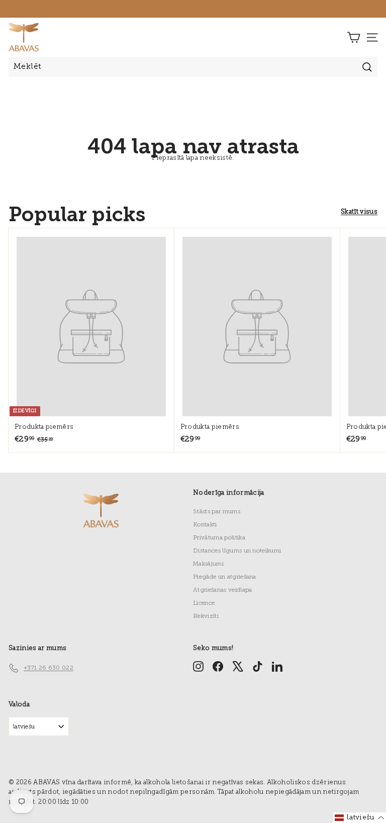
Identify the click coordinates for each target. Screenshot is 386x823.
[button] (359, 817)
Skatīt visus (359, 212)
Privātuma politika (219, 538)
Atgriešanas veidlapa (222, 590)
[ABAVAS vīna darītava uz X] (238, 666)
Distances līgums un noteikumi (237, 551)
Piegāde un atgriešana (224, 577)
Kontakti (205, 525)
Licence (204, 603)
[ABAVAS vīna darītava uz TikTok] (257, 666)
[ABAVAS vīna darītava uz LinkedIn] (277, 666)
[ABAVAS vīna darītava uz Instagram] (198, 666)
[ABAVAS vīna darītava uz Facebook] (218, 666)
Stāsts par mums (216, 512)
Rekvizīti (206, 616)
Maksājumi (208, 564)
